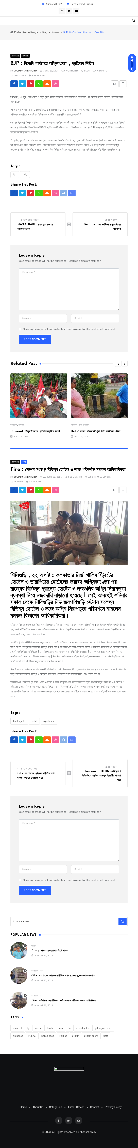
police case (47, 1035)
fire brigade (19, 721)
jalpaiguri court (103, 1028)
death (50, 1028)
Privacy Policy (113, 1107)
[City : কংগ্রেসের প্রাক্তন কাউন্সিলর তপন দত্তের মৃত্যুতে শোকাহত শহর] (18, 975)
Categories (55, 1107)
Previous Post (30, 220)
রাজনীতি (21, 425)
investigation (83, 1028)
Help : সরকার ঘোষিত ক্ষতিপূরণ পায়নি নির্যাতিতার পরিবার (95, 431)
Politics (63, 1035)
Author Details (76, 1107)
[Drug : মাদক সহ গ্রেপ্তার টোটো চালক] (18, 950)
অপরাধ (33, 946)
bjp (14, 174)
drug (60, 1028)
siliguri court (91, 1035)
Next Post (111, 220)
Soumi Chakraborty (26, 71)
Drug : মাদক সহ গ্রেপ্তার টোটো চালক (49, 950)
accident (17, 1028)
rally (25, 174)
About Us (38, 1107)
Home (23, 1107)
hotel (34, 721)
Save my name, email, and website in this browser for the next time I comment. (69, 329)
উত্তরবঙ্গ (13, 425)
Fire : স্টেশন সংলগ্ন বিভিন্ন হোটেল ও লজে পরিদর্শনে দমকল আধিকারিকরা (63, 1000)
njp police (18, 1035)
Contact (94, 1107)
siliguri (75, 1035)
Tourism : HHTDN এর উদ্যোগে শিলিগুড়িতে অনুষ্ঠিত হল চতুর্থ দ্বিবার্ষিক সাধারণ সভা (101, 775)
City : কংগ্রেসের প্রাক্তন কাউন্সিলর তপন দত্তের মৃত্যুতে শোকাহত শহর (63, 975)
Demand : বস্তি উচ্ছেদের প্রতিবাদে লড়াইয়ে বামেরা (35, 431)
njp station (49, 721)
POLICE (32, 1035)
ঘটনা (80, 425)
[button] (118, 364)
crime (38, 1028)
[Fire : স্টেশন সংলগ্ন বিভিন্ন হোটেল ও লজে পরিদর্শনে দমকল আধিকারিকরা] (18, 1000)
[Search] (133, 20)
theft (105, 1035)
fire (69, 1028)
